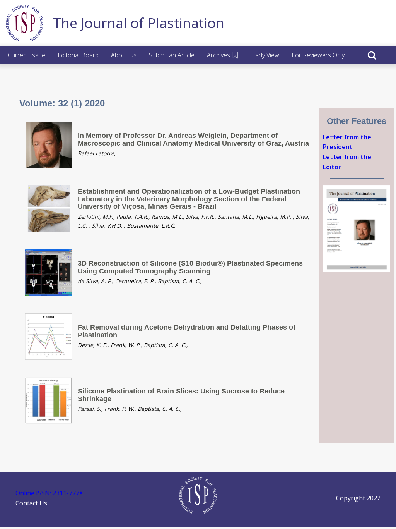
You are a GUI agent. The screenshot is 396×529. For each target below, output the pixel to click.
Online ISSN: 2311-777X (49, 493)
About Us (124, 55)
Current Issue (26, 55)
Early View (265, 55)
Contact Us (31, 503)
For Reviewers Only (318, 55)
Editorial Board (78, 55)
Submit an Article (172, 55)
